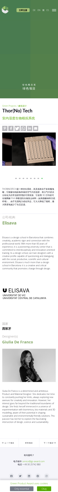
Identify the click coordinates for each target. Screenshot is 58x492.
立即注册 (23, 10)
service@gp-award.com (33, 461)
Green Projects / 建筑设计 (14, 105)
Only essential (21, 488)
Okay (44, 488)
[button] (4, 128)
